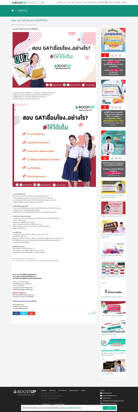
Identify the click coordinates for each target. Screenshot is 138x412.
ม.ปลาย (65, 2)
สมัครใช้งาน (117, 2)
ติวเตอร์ (85, 2)
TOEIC (73, 2)
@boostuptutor (107, 393)
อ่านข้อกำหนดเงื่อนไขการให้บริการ (69, 408)
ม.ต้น (69, 2)
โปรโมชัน (59, 2)
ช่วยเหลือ (124, 2)
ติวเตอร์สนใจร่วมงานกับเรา (110, 404)
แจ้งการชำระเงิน (92, 2)
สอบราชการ (79, 2)
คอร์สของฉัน (101, 2)
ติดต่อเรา (83, 391)
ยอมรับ (109, 408)
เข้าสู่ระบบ (110, 2)
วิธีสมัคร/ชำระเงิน (73, 391)
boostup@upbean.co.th (110, 396)
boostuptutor (107, 398)
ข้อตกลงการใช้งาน (59, 404)
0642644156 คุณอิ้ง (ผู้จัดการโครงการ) (113, 401)
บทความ (22, 11)
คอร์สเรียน (43, 391)
